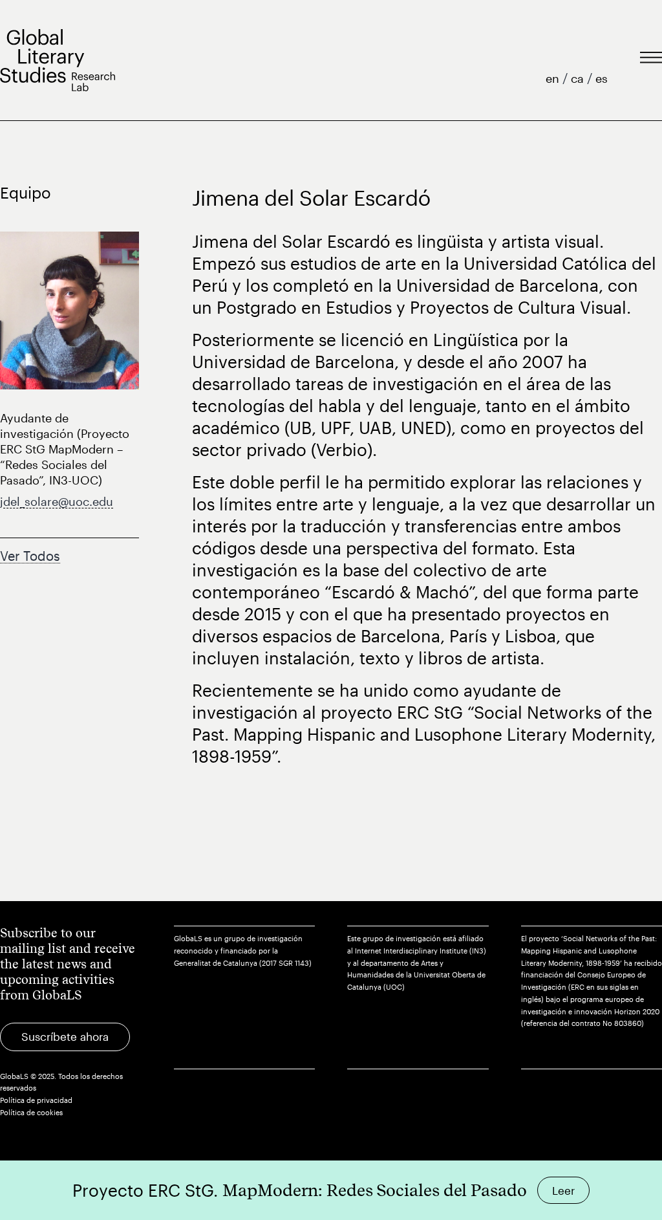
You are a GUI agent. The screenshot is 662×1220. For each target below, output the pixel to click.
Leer (563, 1190)
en (554, 78)
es (601, 78)
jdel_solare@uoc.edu (56, 501)
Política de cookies (31, 1112)
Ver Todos (30, 555)
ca (579, 78)
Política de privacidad (36, 1100)
